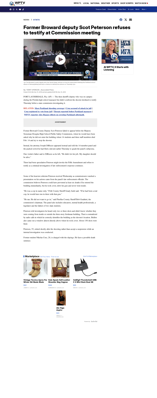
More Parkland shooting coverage (49, 108)
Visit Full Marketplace (90, 256)
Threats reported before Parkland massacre (73, 111)
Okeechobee (112, 9)
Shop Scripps (126, 3)
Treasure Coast (101, 9)
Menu (76, 3)
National (95, 3)
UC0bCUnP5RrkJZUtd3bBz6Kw (20, 9)
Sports (115, 3)
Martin (137, 9)
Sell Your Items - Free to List (49, 256)
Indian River (122, 9)
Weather (105, 3)
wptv (14, 9)
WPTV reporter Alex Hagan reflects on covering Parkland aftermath (54, 114)
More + (144, 9)
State (36, 20)
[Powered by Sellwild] (94, 321)
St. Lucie (131, 9)
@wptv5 (23, 9)
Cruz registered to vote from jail (38, 111)
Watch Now (141, 3)
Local (86, 3)
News (26, 20)
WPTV (17, 9)
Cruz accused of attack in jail (78, 108)
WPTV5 (11, 9)
